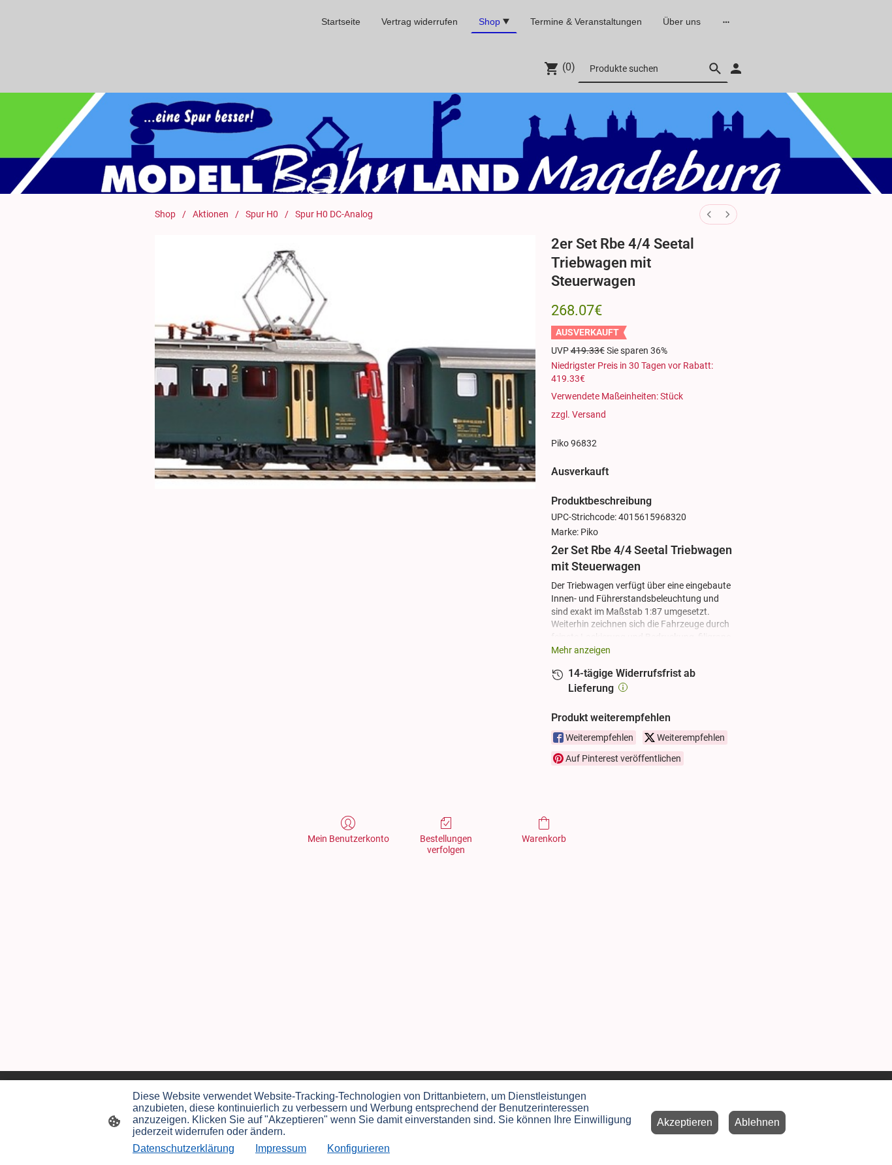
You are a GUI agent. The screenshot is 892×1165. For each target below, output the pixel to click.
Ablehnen (757, 1122)
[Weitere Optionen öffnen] (726, 21)
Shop (165, 214)
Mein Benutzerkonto (348, 838)
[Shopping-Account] (736, 68)
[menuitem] (709, 214)
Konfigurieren (358, 1148)
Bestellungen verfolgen (446, 844)
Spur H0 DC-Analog (334, 214)
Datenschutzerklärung (183, 1148)
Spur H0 (262, 214)
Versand (589, 414)
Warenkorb (544, 838)
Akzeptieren (684, 1122)
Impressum (280, 1148)
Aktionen (211, 214)
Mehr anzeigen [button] (581, 650)
